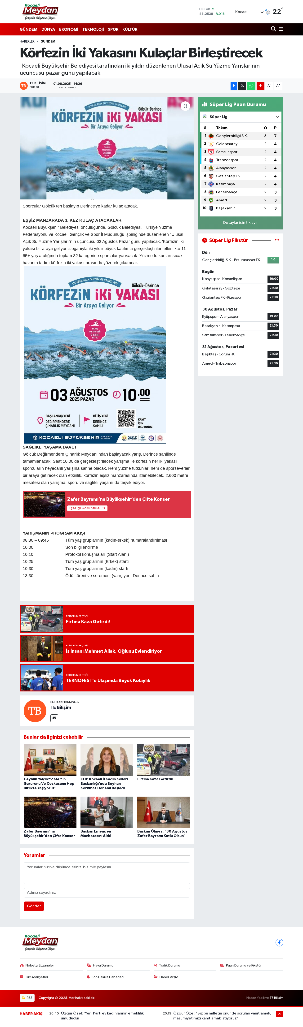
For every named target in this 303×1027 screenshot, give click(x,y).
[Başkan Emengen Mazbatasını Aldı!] (106, 812)
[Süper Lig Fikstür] (277, 240)
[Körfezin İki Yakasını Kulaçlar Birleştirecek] (107, 148)
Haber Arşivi (169, 977)
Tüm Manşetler (36, 977)
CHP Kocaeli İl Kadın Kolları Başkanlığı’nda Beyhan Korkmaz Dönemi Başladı (104, 783)
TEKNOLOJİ (93, 29)
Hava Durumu (103, 965)
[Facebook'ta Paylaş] (234, 86)
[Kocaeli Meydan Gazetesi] (41, 11)
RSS (29, 998)
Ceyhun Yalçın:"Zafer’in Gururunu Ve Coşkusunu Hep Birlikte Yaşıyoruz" (49, 783)
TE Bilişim (60, 707)
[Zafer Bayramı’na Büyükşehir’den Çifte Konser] (50, 812)
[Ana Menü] (280, 29)
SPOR (113, 29)
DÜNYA (48, 29)
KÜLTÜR (129, 29)
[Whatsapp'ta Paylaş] (251, 86)
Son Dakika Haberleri (108, 977)
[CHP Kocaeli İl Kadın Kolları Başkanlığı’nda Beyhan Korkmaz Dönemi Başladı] (106, 760)
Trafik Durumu (169, 965)
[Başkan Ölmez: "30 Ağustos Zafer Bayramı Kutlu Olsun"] (163, 812)
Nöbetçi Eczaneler (40, 965)
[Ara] (274, 29)
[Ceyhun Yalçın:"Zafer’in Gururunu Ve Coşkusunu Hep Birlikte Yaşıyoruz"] (50, 760)
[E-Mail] (54, 718)
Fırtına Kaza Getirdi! (155, 779)
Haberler (27, 41)
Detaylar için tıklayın (240, 223)
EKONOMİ (68, 29)
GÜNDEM (28, 29)
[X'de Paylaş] (242, 86)
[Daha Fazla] (260, 86)
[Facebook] (279, 942)
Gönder (34, 906)
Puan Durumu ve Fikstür (244, 965)
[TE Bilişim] (35, 711)
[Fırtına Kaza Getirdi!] (163, 760)
